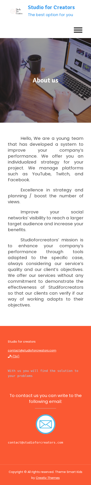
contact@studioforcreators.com (32, 350)
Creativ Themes (48, 478)
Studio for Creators (51, 7)
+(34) (15, 356)
